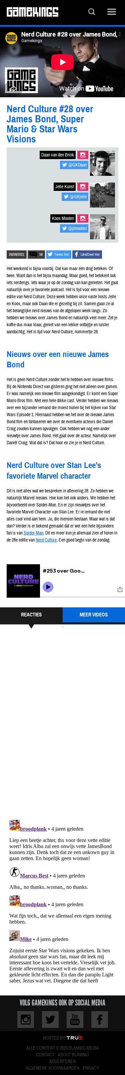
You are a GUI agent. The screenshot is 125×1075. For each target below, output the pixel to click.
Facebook (99, 1019)
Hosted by (54, 1038)
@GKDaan (77, 165)
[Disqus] (62, 723)
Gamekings (32, 12)
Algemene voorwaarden (52, 1068)
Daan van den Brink (57, 155)
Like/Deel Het (90, 254)
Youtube (75, 1019)
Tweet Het (61, 254)
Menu (112, 12)
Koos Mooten (63, 219)
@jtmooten (77, 229)
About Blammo (73, 1055)
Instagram (82, 155)
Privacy (91, 1068)
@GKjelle (78, 197)
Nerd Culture (46, 540)
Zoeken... (92, 12)
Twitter (50, 1019)
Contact (45, 1055)
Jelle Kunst (64, 187)
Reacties (31, 615)
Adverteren (62, 1062)
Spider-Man (33, 533)
